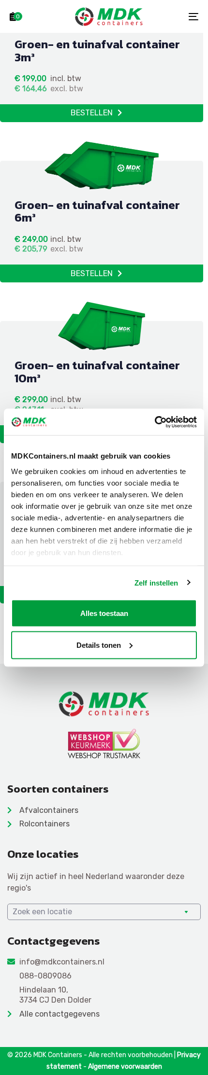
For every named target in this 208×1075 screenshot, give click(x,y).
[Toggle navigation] (166, 16)
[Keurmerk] (104, 743)
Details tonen (98, 645)
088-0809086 (45, 975)
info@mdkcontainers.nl (61, 961)
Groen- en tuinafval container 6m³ (97, 211)
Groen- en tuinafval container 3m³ (97, 50)
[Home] (104, 703)
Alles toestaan (104, 613)
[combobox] (104, 912)
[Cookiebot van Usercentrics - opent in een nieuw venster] (154, 422)
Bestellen (92, 112)
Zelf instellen (156, 582)
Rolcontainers (44, 823)
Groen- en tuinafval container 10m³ (97, 371)
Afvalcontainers (48, 810)
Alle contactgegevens (59, 1014)
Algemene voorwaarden (125, 1066)
